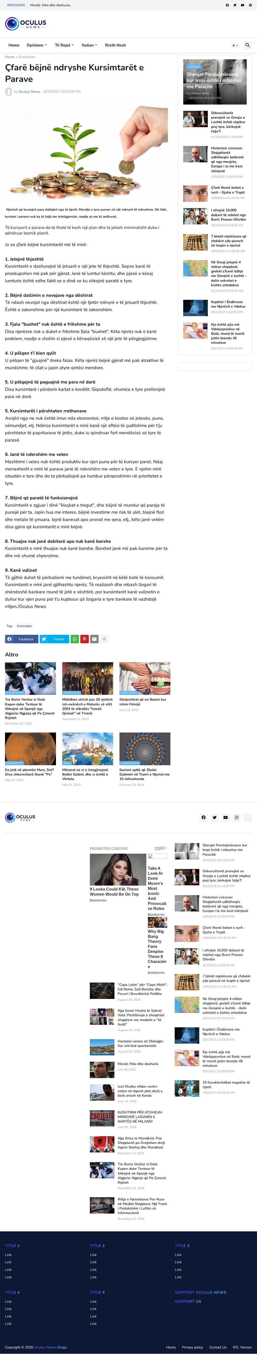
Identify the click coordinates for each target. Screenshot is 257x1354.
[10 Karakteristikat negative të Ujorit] (187, 1088)
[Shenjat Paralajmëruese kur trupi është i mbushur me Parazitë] (187, 851)
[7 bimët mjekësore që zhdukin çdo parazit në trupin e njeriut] (195, 242)
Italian (88, 45)
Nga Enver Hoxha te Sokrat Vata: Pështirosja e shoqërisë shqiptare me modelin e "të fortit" (141, 1017)
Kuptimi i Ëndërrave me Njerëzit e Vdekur (228, 304)
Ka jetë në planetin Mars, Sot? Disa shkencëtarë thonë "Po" (29, 772)
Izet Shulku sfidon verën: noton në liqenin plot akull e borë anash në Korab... (90, 5)
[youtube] (242, 5)
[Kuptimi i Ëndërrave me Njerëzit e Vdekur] (195, 308)
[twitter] (234, 5)
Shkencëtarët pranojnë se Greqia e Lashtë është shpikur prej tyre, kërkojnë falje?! (228, 122)
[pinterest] (250, 5)
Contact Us (218, 1347)
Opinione (35, 45)
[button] (235, 45)
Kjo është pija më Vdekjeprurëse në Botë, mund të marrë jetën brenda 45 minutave (227, 333)
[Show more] (104, 639)
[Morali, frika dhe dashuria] (102, 1070)
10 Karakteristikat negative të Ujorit (226, 1084)
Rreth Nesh (115, 45)
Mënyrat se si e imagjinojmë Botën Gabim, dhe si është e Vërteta (85, 774)
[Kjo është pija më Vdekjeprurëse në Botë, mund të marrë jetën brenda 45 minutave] (195, 330)
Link (8, 1254)
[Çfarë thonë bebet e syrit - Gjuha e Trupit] (195, 193)
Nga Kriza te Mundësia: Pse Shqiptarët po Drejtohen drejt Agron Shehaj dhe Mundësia (141, 1143)
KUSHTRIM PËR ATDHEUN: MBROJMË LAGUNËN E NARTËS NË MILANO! (140, 1117)
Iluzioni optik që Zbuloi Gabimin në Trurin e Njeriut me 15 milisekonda (144, 774)
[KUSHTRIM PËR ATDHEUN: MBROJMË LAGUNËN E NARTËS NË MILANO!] (102, 1118)
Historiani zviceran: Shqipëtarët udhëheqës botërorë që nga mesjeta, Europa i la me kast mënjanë (227, 159)
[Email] (94, 639)
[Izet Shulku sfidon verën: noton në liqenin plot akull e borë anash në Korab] (102, 1092)
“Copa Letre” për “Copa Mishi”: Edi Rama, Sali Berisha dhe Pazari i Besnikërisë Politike (142, 989)
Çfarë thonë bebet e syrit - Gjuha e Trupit (228, 190)
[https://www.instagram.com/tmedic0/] (247, 817)
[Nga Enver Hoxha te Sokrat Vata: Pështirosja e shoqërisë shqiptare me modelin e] (102, 1016)
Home (14, 45)
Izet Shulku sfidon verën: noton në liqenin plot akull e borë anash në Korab (140, 1091)
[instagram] (236, 817)
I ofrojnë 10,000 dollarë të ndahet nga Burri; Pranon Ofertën (228, 215)
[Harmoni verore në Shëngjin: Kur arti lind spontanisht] (102, 1047)
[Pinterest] (84, 639)
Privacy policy (192, 1347)
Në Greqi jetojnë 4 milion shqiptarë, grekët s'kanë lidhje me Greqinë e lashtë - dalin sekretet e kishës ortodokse (228, 273)
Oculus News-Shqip (50, 1347)
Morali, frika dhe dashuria (138, 1064)
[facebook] (227, 5)
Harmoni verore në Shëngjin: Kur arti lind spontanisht (140, 1043)
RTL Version (242, 1347)
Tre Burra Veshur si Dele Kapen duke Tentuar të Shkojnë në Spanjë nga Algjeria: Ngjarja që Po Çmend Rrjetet (29, 708)
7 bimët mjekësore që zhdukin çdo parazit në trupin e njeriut (228, 241)
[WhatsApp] (75, 639)
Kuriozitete (27, 57)
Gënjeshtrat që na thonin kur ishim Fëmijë (142, 701)
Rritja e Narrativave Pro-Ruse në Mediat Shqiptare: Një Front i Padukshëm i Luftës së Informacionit (142, 1206)
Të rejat (62, 45)
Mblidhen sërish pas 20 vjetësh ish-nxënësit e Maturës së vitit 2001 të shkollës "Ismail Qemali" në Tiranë (87, 706)
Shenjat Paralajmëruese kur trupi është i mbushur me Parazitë (225, 850)
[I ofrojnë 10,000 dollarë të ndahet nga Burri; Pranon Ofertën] (195, 216)
